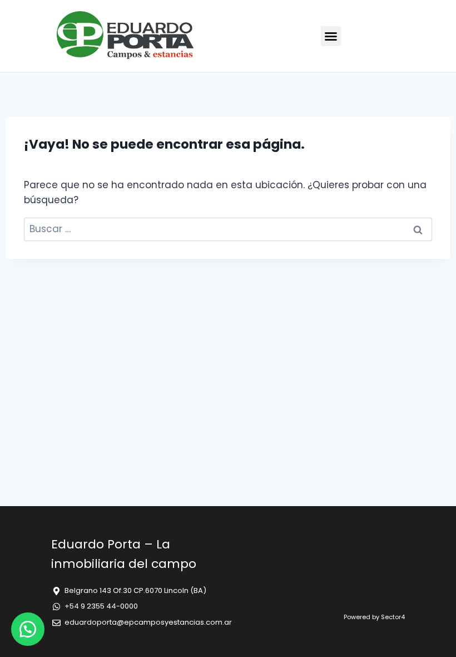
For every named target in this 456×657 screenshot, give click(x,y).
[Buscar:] (228, 229)
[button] (331, 36)
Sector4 (393, 616)
